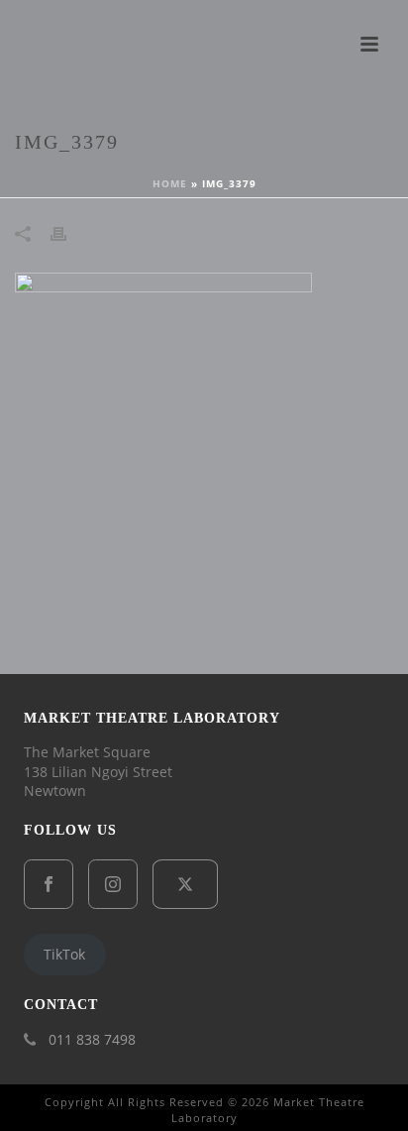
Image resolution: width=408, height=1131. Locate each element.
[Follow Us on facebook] (48, 884)
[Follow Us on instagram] (113, 884)
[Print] (68, 233)
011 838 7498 (92, 1040)
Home (170, 183)
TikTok (64, 954)
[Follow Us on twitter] (185, 884)
